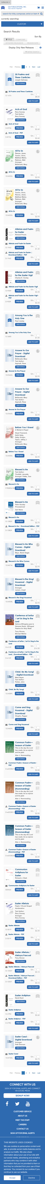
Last (38, 67)
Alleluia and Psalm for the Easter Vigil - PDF (24, 296)
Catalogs (5, 2)
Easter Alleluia (22, 903)
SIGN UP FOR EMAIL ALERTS (22, 1133)
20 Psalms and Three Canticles (21, 91)
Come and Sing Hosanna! (19, 724)
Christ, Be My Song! (16, 689)
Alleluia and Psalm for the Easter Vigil (23, 287)
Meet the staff (22, 1120)
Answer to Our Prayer (17, 371)
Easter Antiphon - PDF (17, 1019)
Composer (20, 40)
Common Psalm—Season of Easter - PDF (23, 764)
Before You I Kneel (24, 427)
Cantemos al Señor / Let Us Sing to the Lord (24, 618)
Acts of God (21, 109)
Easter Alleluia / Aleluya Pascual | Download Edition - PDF (22, 976)
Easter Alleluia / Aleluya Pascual (21, 967)
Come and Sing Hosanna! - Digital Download (24, 710)
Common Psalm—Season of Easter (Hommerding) (24, 785)
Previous (18, 67)
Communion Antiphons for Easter (21, 872)
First (11, 67)
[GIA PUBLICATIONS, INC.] (3, 7)
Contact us (22, 1129)
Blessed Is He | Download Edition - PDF (24, 526)
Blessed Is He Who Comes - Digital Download (24, 547)
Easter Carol (13, 1054)
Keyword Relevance (14, 43)
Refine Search (33, 52)
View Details (20, 83)
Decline (31, 1177)
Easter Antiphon (22, 995)
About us (22, 1116)
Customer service (22, 1111)
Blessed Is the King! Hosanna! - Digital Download (24, 582)
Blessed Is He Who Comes (19, 561)
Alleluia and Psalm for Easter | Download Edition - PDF (20, 253)
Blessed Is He (21, 469)
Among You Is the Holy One (20, 332)
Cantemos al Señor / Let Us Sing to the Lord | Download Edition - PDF (24, 653)
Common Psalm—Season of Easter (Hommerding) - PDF (22, 807)
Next (33, 67)
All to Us (19, 151)
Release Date (32, 43)
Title (9, 40)
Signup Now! (22, 1095)
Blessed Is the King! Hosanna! (20, 597)
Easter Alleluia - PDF (16, 934)
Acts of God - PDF (16, 133)
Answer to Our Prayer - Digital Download (22, 353)
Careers (22, 1124)
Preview (19, 128)
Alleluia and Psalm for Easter (20, 243)
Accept (12, 1177)
